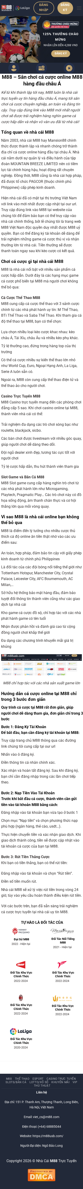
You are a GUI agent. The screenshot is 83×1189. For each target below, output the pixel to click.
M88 (9, 1078)
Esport (38, 1078)
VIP (75, 1082)
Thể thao (22, 1078)
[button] (79, 8)
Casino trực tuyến (61, 1078)
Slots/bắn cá (16, 1082)
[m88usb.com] (15, 8)
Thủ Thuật (42, 1085)
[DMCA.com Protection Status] (41, 1175)
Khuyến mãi (60, 1082)
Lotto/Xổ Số (39, 1082)
